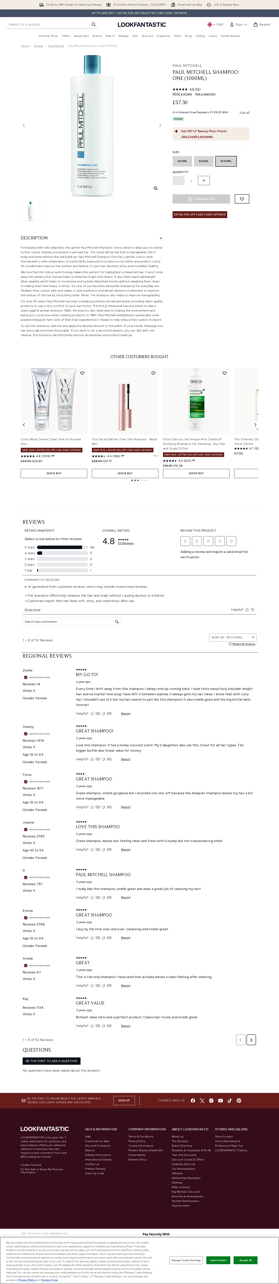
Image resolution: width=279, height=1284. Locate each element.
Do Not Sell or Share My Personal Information (42, 1171)
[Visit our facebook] (193, 1100)
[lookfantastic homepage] (142, 24)
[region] (139, 1260)
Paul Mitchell (56, 46)
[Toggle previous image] (24, 125)
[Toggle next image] (160, 125)
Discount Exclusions (98, 1145)
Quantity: (181, 172)
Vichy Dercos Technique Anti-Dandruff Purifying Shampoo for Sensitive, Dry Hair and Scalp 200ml (194, 443)
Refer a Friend (181, 1187)
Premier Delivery (95, 1168)
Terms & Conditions (141, 1136)
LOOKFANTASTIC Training (231, 1150)
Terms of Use (49, 1280)
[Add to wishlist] (242, 199)
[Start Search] (93, 24)
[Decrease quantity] (178, 180)
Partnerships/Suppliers (186, 1178)
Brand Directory (182, 1145)
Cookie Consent (31, 1165)
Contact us (92, 1164)
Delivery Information (98, 1155)
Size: (176, 152)
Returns (90, 1150)
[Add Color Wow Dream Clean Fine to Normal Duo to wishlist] (82, 373)
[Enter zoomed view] (155, 188)
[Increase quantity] (204, 180)
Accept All (245, 1260)
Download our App (97, 1141)
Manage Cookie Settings (186, 1260)
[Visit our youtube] (220, 1100)
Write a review (182, 94)
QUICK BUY (54, 473)
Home (25, 46)
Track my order (95, 1173)
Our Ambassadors (183, 1168)
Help (88, 1136)
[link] (238, 24)
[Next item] (255, 425)
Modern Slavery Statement (145, 1150)
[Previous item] (24, 425)
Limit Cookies (218, 1260)
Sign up (124, 1100)
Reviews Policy (137, 1159)
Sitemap (177, 1182)
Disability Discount (184, 1164)
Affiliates (177, 1173)
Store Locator (224, 1136)
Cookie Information (140, 1145)
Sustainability (137, 1155)
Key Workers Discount (186, 1191)
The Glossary (180, 1141)
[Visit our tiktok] (229, 1100)
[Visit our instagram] (211, 1100)
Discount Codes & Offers (188, 1159)
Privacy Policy (137, 1141)
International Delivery (98, 1159)
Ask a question (205, 94)
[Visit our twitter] (202, 1100)
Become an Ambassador (188, 1196)
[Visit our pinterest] (239, 1100)
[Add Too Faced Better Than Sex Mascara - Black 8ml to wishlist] (153, 373)
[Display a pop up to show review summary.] (53, 455)
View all (244, 112)
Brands (38, 46)
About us (178, 1136)
